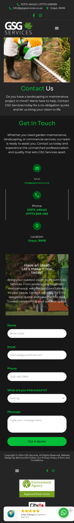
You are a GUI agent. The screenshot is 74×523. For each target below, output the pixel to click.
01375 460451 (37, 210)
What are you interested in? (27, 390)
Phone (12, 368)
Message (13, 412)
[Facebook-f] (34, 15)
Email (11, 347)
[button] (57, 28)
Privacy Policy (49, 457)
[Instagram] (40, 15)
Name (11, 325)
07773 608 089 (37, 213)
